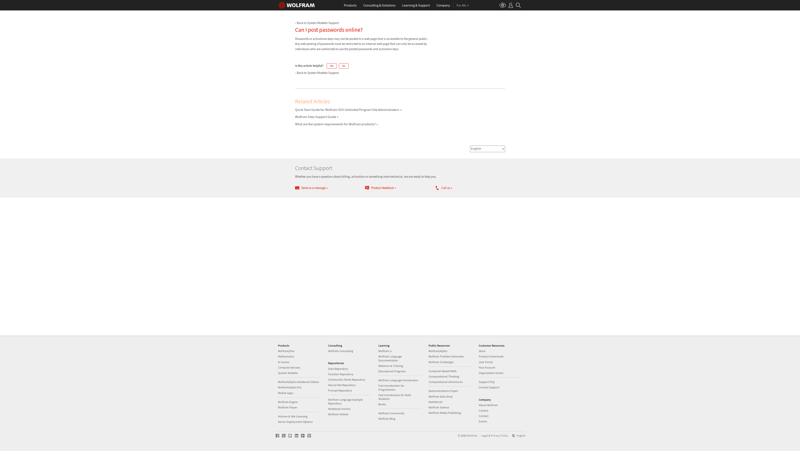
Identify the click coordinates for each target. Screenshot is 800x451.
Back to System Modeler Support (318, 23)
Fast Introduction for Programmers (391, 387)
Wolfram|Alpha (438, 351)
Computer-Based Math (443, 371)
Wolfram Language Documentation (390, 358)
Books (382, 404)
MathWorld (435, 402)
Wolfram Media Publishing (445, 413)
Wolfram (472, 435)
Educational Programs (392, 371)
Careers (483, 410)
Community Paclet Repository (346, 379)
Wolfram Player (287, 407)
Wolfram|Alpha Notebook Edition (298, 382)
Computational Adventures (446, 382)
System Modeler (288, 373)
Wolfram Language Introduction (398, 380)
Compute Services (289, 367)
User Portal (486, 362)
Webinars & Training (390, 366)
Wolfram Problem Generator (446, 356)
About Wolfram (488, 405)
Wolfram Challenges (441, 362)
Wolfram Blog (386, 419)
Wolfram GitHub (338, 414)
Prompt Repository (340, 390)
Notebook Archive (339, 409)
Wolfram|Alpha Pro (290, 387)
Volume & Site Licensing (292, 416)
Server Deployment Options (295, 422)
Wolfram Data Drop (441, 396)
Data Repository (338, 369)
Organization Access (491, 373)
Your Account (487, 367)
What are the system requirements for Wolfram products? (335, 124)
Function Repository (340, 374)
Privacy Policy (499, 435)
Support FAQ (486, 382)
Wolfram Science (439, 407)
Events (483, 421)
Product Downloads (491, 356)
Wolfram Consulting (340, 351)
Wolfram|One (286, 351)
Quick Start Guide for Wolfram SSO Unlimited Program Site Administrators (347, 110)
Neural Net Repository (342, 385)
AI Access (283, 362)
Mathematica (286, 356)
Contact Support (489, 387)
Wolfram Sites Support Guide (315, 117)
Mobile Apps (285, 393)
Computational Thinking (444, 376)
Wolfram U (385, 351)
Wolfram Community (391, 413)
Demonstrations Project (443, 391)
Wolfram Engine (288, 402)
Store (482, 351)
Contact (484, 416)
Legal (484, 435)
